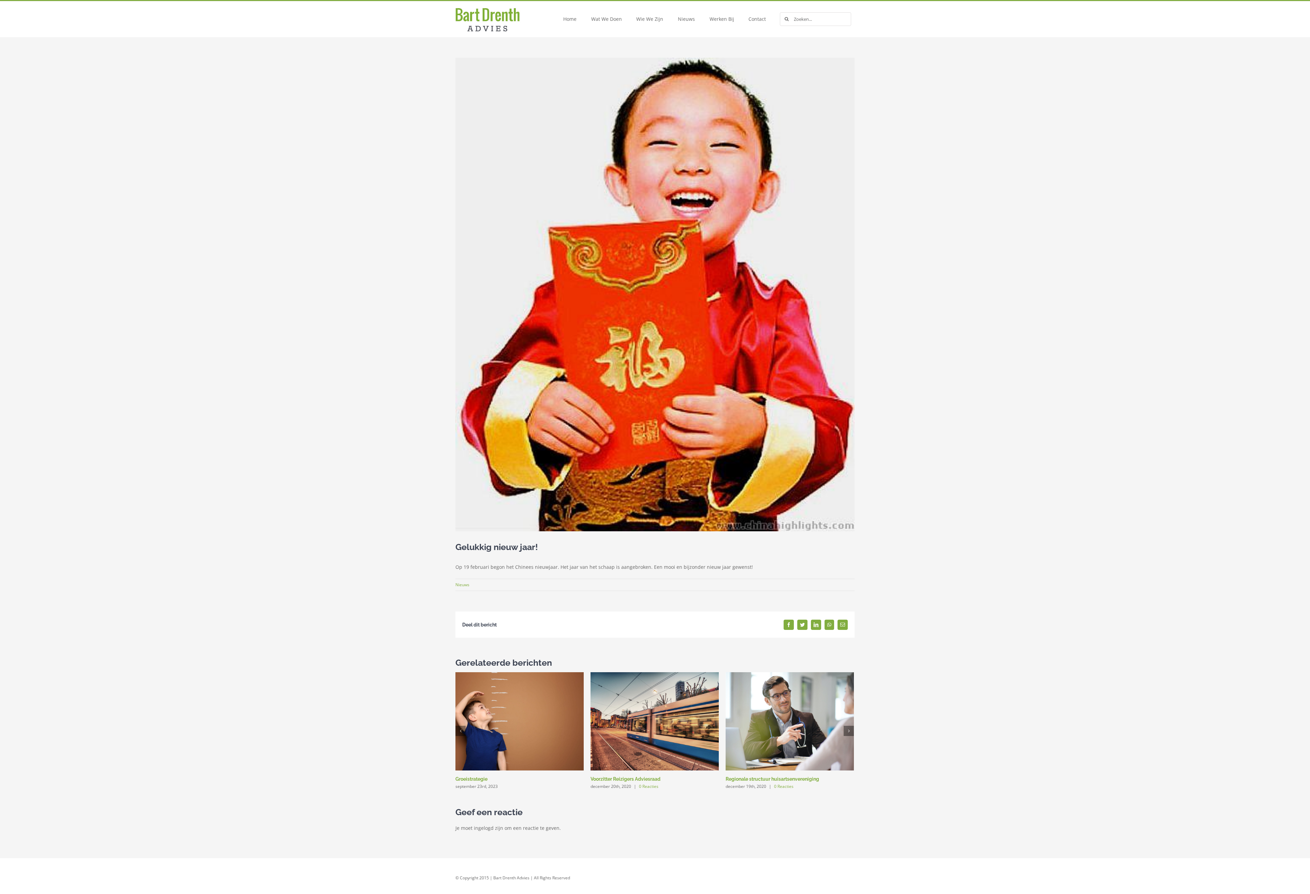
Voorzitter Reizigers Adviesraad (625, 779)
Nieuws (462, 585)
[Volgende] (849, 731)
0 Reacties (648, 786)
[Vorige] (460, 731)
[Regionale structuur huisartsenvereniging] (790, 720)
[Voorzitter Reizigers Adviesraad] (655, 720)
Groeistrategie (471, 779)
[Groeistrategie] (519, 720)
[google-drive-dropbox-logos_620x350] (496, 3)
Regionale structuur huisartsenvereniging (772, 779)
